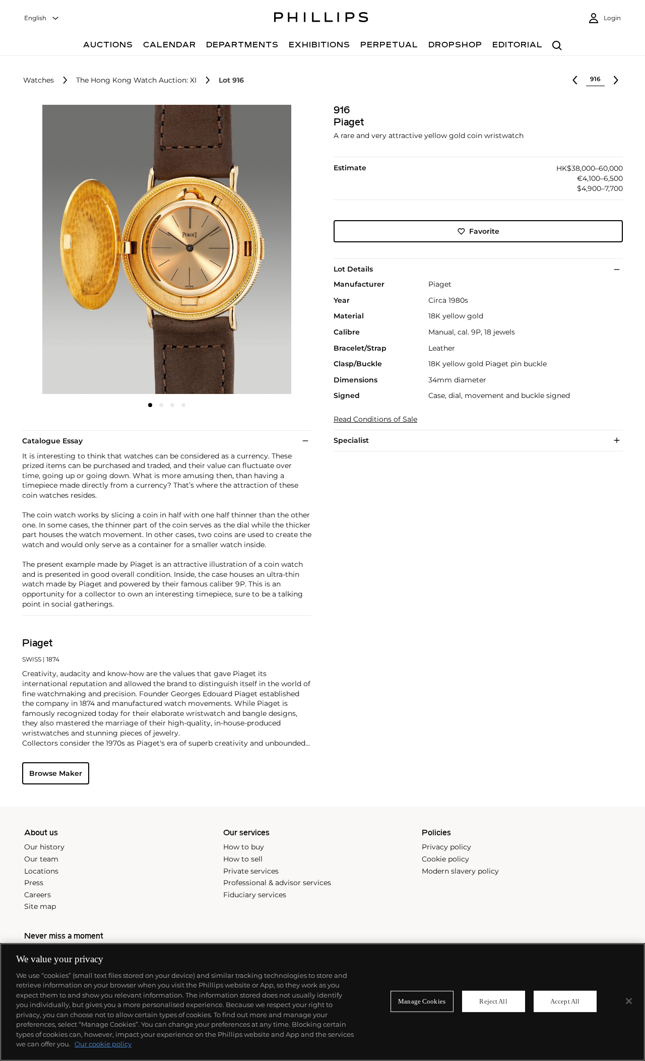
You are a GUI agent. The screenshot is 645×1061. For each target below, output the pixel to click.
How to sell (243, 859)
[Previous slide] (70, 250)
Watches (38, 80)
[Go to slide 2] (161, 405)
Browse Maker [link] (55, 773)
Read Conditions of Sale (375, 419)
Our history (44, 846)
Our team (41, 859)
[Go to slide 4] (183, 405)
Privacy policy (446, 846)
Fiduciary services (254, 894)
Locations (41, 871)
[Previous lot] (575, 80)
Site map (40, 906)
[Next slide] (263, 250)
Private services (251, 871)
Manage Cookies (421, 1001)
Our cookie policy (103, 1044)
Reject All (493, 1001)
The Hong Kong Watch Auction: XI (136, 80)
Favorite (484, 231)
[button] (163, 249)
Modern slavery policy (460, 871)
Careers (37, 894)
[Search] (557, 46)
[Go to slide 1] (150, 405)
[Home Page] (321, 18)
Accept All (564, 1001)
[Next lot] (616, 80)
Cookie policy (445, 859)
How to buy (243, 846)
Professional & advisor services (277, 882)
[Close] (629, 1001)
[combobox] (41, 18)
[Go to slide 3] (172, 405)
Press (33, 882)
